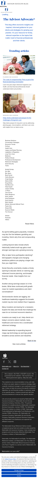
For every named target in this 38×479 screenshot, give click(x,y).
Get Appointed (25, 366)
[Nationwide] (5, 356)
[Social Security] (19, 164)
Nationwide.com (6, 366)
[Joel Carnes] (19, 193)
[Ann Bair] (19, 171)
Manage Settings (19, 470)
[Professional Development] (19, 160)
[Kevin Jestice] (19, 196)
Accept (19, 473)
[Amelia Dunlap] (19, 169)
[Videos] (19, 220)
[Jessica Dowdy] (19, 189)
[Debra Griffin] (19, 181)
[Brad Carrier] (19, 175)
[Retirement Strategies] (19, 162)
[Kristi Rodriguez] (19, 198)
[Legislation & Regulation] (19, 152)
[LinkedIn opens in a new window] (15, 361)
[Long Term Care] (19, 154)
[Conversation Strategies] (19, 142)
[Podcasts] (19, 218)
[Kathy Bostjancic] (19, 194)
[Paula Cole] (19, 206)
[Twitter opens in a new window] (9, 361)
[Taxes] (19, 166)
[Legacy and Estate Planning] (19, 150)
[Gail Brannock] (19, 185)
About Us (16, 366)
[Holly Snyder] (19, 187)
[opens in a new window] (3, 361)
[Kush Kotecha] (19, 200)
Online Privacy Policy (10, 459)
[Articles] (19, 216)
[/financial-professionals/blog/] (14, 6)
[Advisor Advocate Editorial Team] (19, 204)
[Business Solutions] (19, 140)
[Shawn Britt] (19, 208)
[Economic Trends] (19, 144)
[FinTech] (19, 146)
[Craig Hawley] (19, 179)
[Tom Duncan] (19, 212)
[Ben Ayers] (19, 173)
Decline (19, 476)
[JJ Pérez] (19, 191)
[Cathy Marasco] (19, 177)
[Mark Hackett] (19, 202)
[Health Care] (19, 148)
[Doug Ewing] (19, 183)
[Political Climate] (19, 158)
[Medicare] (19, 156)
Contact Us (5, 368)
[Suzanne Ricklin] (19, 210)
